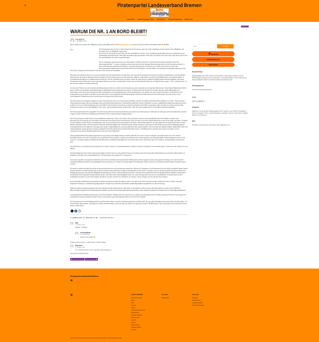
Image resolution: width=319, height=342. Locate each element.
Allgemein (195, 111)
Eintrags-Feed (203, 125)
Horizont (235, 111)
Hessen (133, 307)
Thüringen (133, 329)
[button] (72, 211)
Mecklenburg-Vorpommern (138, 310)
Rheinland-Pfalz (135, 317)
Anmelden (195, 125)
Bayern (133, 300)
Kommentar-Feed (214, 125)
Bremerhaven (165, 298)
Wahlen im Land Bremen (199, 115)
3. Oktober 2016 (85, 234)
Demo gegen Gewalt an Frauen (234, 76)
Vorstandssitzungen (227, 78)
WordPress (104, 338)
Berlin (132, 303)
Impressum (189, 19)
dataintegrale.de (124, 45)
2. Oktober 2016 (80, 247)
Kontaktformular (175, 19)
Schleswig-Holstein (136, 327)
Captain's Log (227, 111)
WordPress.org (225, 125)
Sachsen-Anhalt (135, 325)
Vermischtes (244, 26)
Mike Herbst (78, 245)
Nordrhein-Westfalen (136, 315)
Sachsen (133, 322)
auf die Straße (203, 111)
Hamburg (133, 305)
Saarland (133, 320)
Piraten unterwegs (197, 113)
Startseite (130, 19)
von (79, 39)
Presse (206, 113)
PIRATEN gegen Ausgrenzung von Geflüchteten (206, 78)
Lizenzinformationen (197, 303)
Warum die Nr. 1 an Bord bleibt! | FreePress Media (91, 242)
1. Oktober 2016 (80, 41)
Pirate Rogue (114, 338)
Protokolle (161, 19)
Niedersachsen (135, 312)
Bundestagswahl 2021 (215, 111)
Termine (231, 113)
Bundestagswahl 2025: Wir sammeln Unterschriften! (207, 76)
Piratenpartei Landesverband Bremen (159, 5)
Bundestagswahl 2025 (145, 19)
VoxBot (245, 113)
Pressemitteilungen (215, 113)
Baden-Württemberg (136, 298)
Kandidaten (242, 111)
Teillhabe (224, 113)
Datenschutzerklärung (198, 305)
